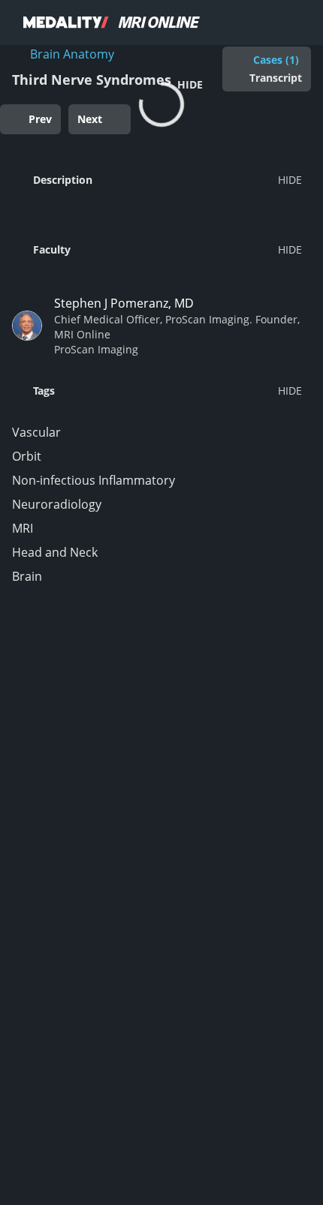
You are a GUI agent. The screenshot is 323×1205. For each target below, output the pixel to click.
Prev (40, 119)
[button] (157, 179)
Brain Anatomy (72, 54)
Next (89, 119)
